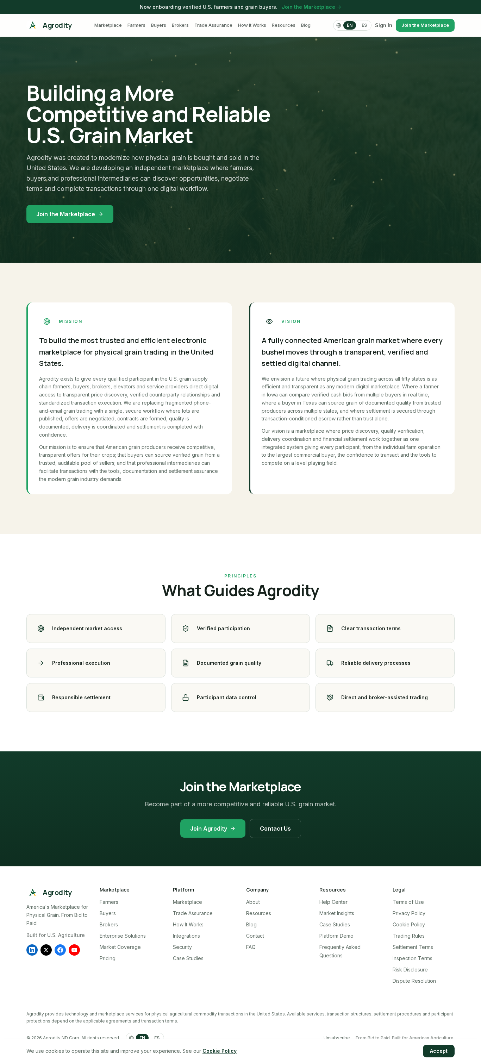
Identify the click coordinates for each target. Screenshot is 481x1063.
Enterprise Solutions (123, 936)
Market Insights (336, 913)
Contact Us (275, 828)
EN (349, 25)
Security (182, 947)
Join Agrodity (208, 828)
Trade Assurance (213, 25)
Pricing (107, 958)
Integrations (186, 936)
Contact (255, 936)
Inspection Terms (412, 958)
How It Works (252, 25)
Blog (306, 25)
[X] (46, 950)
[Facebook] (60, 950)
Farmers (136, 25)
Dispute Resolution (414, 981)
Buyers (158, 25)
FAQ (251, 947)
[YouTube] (74, 950)
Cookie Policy (409, 924)
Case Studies (188, 958)
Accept (439, 1051)
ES (364, 25)
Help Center (333, 902)
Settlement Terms (413, 947)
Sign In (383, 25)
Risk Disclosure (410, 970)
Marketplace (108, 25)
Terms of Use (408, 902)
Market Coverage (120, 947)
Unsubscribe (337, 1037)
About (253, 902)
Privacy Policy (409, 913)
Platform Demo (336, 936)
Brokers (180, 25)
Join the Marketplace (308, 7)
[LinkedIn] (32, 950)
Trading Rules (409, 936)
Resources (283, 25)
